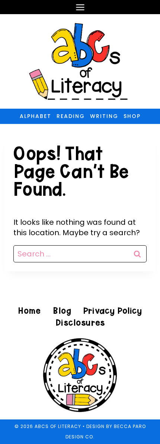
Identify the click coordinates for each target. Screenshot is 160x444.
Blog (62, 310)
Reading (71, 116)
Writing (104, 116)
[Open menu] (80, 7)
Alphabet (35, 116)
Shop (132, 116)
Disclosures (80, 322)
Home (29, 310)
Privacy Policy (112, 310)
